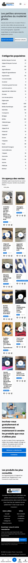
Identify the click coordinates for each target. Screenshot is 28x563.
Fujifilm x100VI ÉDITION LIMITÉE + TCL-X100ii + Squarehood (7, 343)
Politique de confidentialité (11, 544)
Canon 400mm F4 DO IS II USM (20, 373)
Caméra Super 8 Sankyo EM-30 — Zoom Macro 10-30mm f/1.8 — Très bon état (7, 213)
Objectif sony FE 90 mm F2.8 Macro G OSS (7, 247)
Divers (10, 222)
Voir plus (6, 187)
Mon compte (20, 561)
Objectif (10, 253)
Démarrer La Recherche (21, 40)
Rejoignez (23, 539)
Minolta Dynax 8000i (19, 276)
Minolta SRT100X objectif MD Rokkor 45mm (7, 278)
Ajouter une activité (7, 40)
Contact (25, 561)
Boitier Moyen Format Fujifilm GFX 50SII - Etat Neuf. (7, 309)
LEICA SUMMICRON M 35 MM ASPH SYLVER (20, 309)
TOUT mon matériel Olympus (20, 339)
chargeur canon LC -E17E (20, 208)
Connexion (14, 455)
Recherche (8, 561)
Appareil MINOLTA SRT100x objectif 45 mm (20, 247)
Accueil (3, 561)
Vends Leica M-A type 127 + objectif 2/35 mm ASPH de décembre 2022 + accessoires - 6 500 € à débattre (7, 380)
